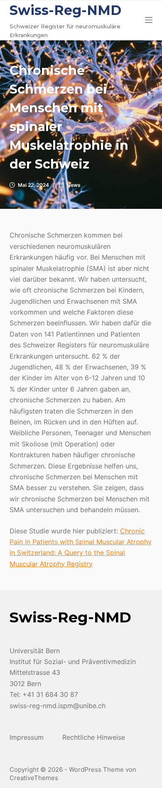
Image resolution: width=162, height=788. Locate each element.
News (74, 185)
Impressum (27, 737)
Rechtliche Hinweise (93, 737)
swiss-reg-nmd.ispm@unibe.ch (58, 705)
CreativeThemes (34, 778)
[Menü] (148, 20)
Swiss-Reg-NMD (65, 10)
